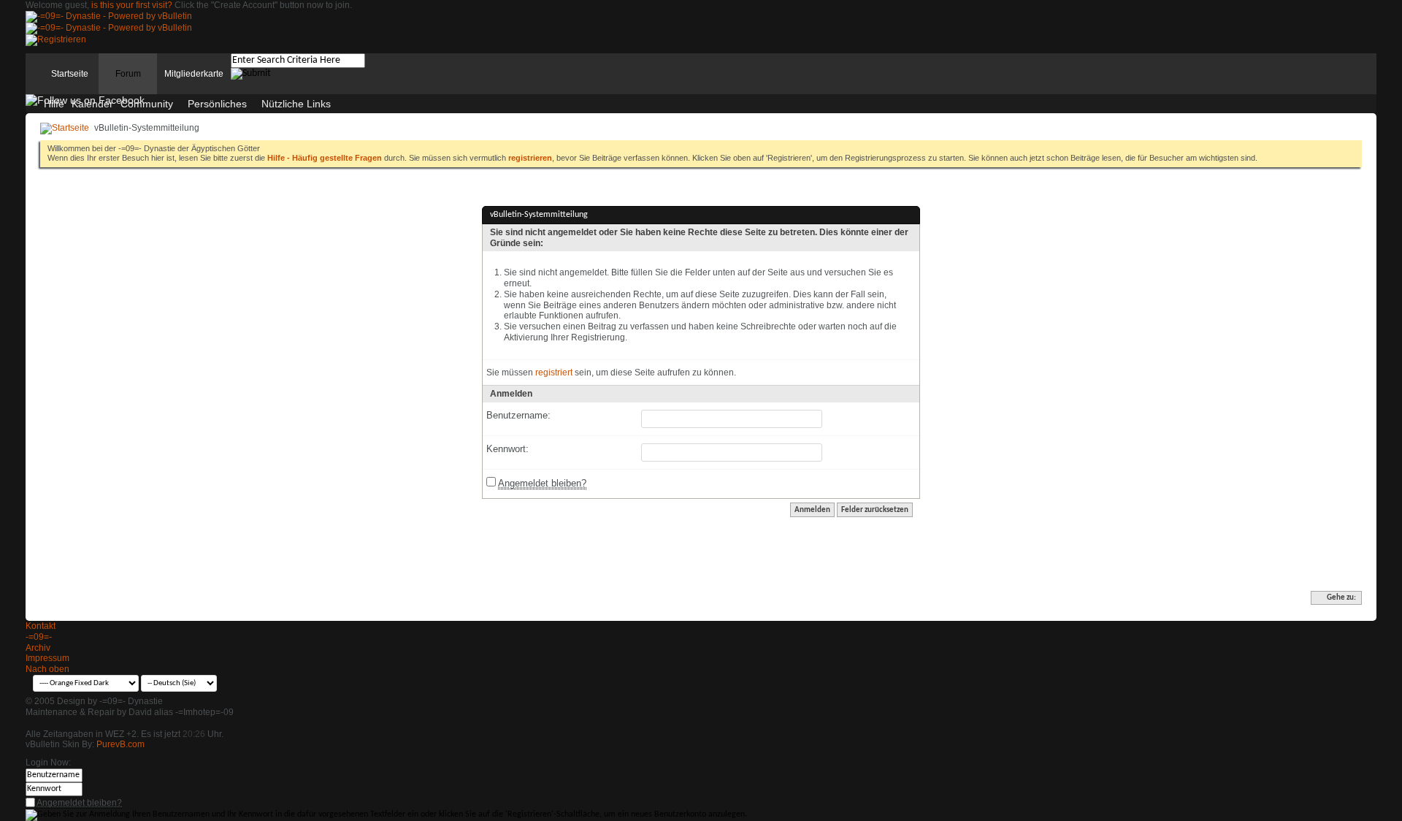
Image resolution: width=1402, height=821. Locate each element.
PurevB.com (120, 744)
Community (146, 104)
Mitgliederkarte (193, 74)
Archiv (38, 648)
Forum (128, 74)
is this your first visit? (131, 5)
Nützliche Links (296, 104)
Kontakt (40, 626)
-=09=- (39, 637)
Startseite (69, 74)
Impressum (47, 658)
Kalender (92, 104)
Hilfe (54, 104)
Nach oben (47, 669)
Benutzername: (518, 415)
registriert (553, 372)
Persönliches (217, 104)
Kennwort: (507, 448)
